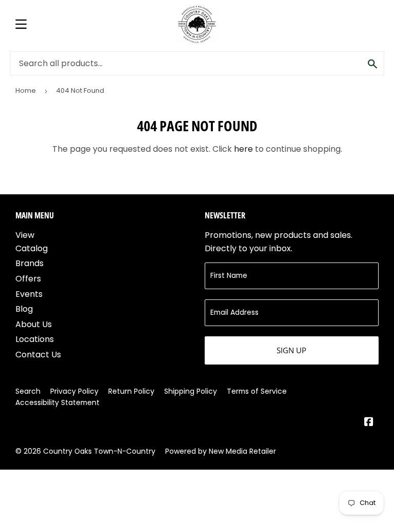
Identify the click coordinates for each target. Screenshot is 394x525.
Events (29, 294)
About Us (33, 324)
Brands (29, 263)
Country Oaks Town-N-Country (99, 451)
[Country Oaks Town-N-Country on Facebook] (368, 423)
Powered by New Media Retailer (220, 451)
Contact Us (38, 354)
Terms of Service (257, 391)
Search (28, 391)
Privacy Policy (74, 391)
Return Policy (131, 391)
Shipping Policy (190, 391)
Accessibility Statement (57, 402)
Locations (34, 339)
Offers (28, 279)
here (243, 149)
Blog (24, 309)
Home (25, 90)
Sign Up (291, 350)
